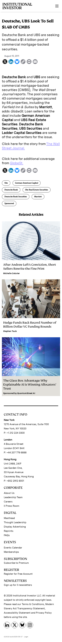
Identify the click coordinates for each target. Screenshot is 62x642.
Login (26, 637)
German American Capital (26, 183)
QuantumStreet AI (26, 393)
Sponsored (9, 203)
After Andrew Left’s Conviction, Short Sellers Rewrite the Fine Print (29, 267)
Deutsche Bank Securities (15, 196)
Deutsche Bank (11, 189)
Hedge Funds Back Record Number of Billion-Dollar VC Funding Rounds (29, 325)
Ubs (6, 183)
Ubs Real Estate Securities (36, 189)
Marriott (38, 196)
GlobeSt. (16, 163)
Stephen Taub (10, 331)
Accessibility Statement (17, 612)
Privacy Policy (44, 612)
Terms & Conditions (33, 604)
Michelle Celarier (11, 273)
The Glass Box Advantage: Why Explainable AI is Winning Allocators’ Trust (29, 384)
